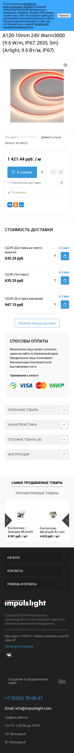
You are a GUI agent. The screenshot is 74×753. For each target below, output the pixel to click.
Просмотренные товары (37, 493)
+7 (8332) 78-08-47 (24, 698)
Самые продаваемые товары (37, 482)
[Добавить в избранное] (65, 65)
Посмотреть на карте (19, 646)
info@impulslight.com (33, 708)
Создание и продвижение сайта (28, 681)
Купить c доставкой (65, 256)
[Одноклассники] (15, 204)
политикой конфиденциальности (26, 25)
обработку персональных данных (19, 5)
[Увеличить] (37, 95)
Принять (64, 15)
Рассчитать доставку (26, 182)
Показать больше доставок (37, 323)
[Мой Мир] (21, 204)
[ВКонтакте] (9, 204)
